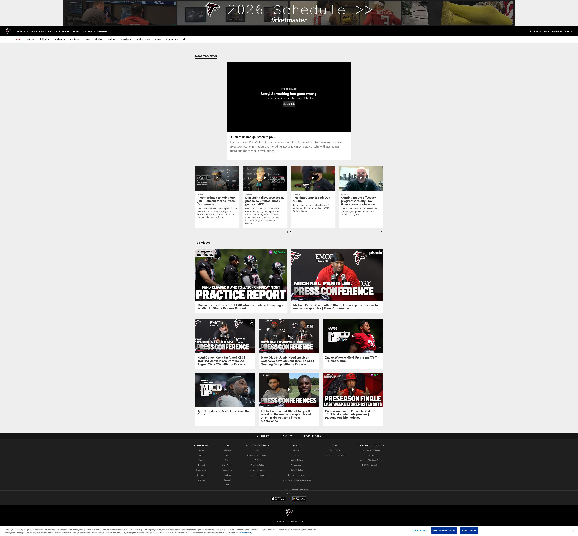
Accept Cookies (469, 530)
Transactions (227, 470)
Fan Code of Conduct (257, 470)
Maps (257, 450)
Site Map (201, 480)
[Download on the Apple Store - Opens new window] (278, 499)
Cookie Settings (419, 530)
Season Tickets (297, 460)
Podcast (201, 465)
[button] (289, 104)
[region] (289, 530)
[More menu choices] (111, 31)
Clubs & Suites (297, 470)
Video (201, 455)
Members (296, 450)
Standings (227, 475)
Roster (227, 455)
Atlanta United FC (371, 455)
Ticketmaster (296, 465)
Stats (227, 460)
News (201, 450)
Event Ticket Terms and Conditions (297, 480)
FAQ (296, 485)
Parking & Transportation (257, 455)
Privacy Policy (245, 532)
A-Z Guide (257, 460)
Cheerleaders (201, 470)
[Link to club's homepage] (8, 31)
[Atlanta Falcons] (289, 513)
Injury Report (227, 465)
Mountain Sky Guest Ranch (371, 460)
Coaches (227, 480)
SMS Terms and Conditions (296, 490)
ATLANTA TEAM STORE (335, 455)
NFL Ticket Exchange (296, 475)
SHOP (335, 445)
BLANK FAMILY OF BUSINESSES (371, 445)
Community (201, 475)
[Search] (530, 31)
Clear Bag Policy (257, 465)
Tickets (296, 455)
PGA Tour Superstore (370, 465)
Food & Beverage (257, 475)
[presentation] (382, 232)
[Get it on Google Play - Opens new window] (299, 500)
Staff (227, 485)
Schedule (227, 450)
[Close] (573, 530)
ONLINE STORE (335, 450)
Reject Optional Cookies (444, 530)
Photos (201, 460)
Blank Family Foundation (371, 450)
